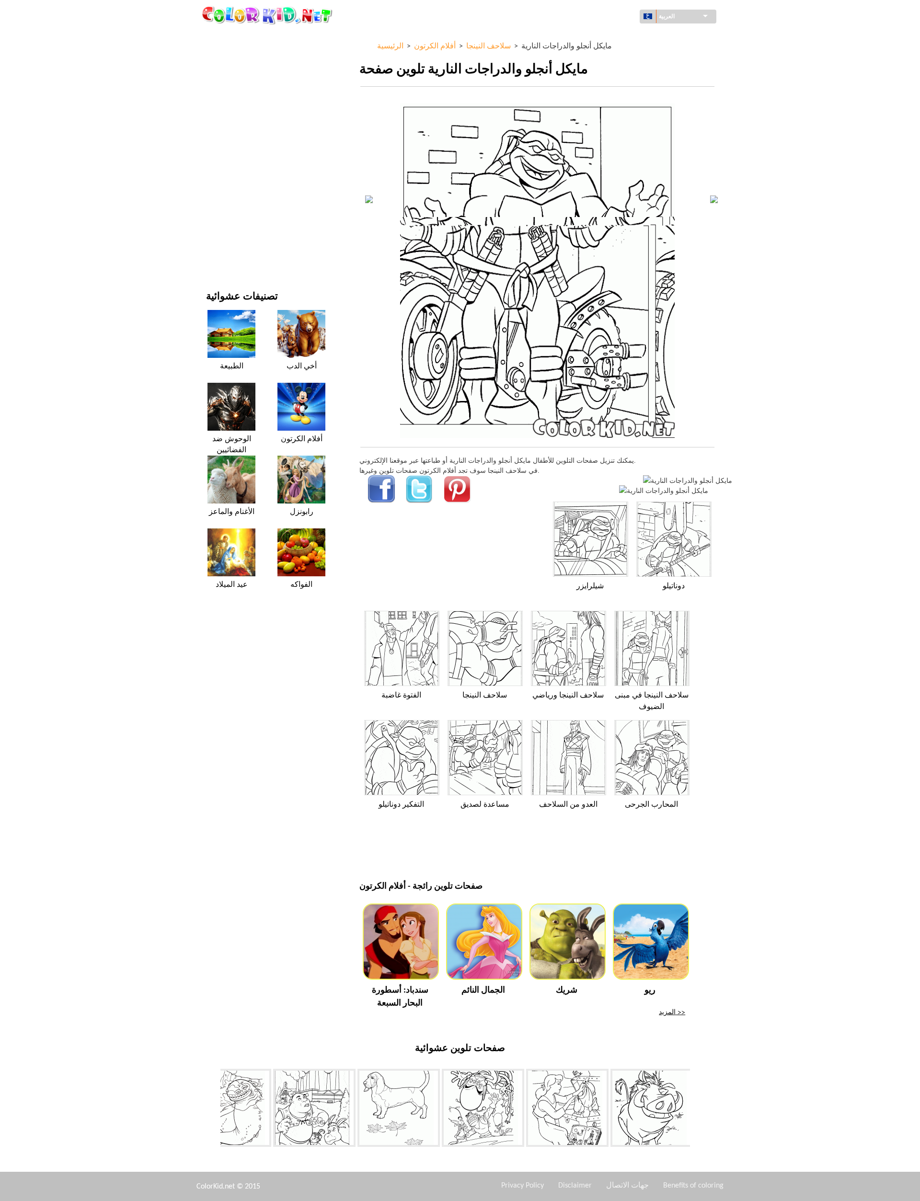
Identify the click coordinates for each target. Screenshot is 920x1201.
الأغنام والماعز (231, 512)
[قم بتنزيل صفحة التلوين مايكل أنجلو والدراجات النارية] (663, 490)
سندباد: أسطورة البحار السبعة (400, 997)
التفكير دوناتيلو (401, 805)
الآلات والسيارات (229, 38)
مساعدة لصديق (484, 805)
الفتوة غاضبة (401, 695)
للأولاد (214, 136)
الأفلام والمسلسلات (233, 234)
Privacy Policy (522, 1186)
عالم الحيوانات (225, 97)
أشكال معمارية (227, 77)
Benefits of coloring (693, 1186)
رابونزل (301, 512)
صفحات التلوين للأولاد (235, 175)
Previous (213, 1110)
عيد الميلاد (232, 585)
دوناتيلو (674, 586)
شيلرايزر (590, 586)
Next (697, 1110)
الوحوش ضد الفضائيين (231, 444)
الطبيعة (216, 254)
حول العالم (220, 57)
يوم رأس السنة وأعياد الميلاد (244, 214)
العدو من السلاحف (568, 805)
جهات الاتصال (627, 1186)
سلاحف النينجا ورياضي (568, 695)
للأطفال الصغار (226, 195)
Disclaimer (575, 1186)
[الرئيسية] (268, 15)
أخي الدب (302, 366)
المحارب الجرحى (651, 805)
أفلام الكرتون (224, 116)
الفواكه (301, 585)
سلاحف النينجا (484, 695)
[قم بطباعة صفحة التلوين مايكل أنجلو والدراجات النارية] (687, 480)
